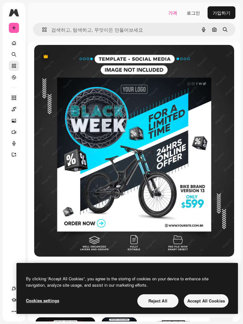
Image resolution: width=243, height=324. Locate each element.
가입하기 (221, 12)
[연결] (14, 289)
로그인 (193, 12)
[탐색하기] (14, 77)
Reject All (157, 301)
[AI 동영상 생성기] (14, 132)
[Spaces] (14, 109)
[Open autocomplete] (42, 29)
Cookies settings (42, 300)
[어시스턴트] (14, 155)
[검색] (14, 54)
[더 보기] (14, 311)
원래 (70, 56)
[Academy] (14, 300)
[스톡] (14, 66)
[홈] (14, 43)
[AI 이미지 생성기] (14, 120)
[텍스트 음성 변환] (14, 143)
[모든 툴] (14, 98)
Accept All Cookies (206, 301)
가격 (172, 12)
